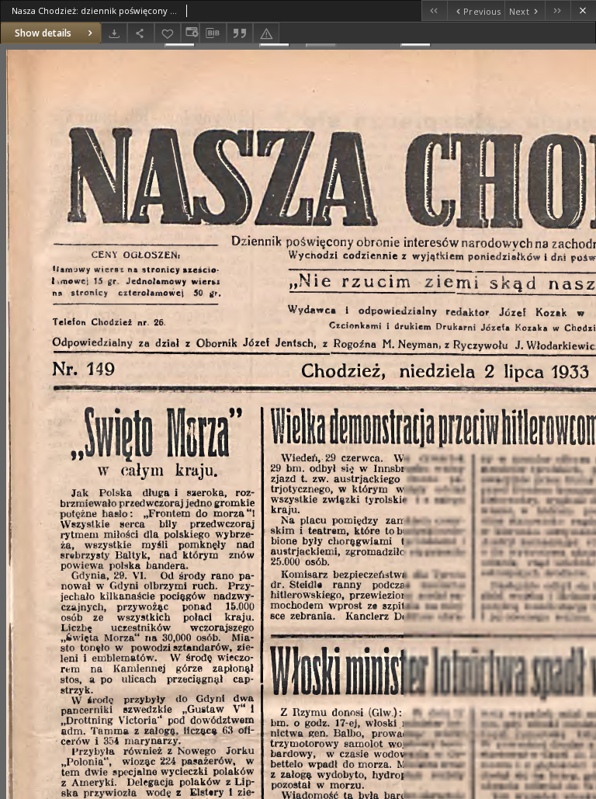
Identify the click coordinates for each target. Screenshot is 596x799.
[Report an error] (266, 33)
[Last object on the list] (557, 10)
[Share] (140, 33)
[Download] (114, 33)
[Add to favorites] (167, 33)
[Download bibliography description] (212, 33)
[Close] (583, 10)
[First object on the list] (434, 10)
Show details (43, 33)
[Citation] (240, 33)
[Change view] (190, 33)
